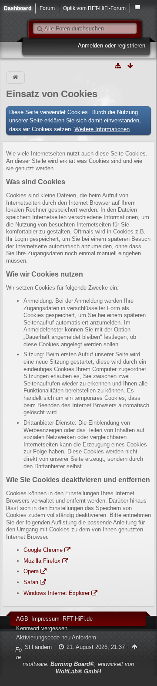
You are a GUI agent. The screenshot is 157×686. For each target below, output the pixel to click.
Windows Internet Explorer (56, 593)
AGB (22, 618)
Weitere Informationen (102, 129)
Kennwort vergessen (41, 628)
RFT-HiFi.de (78, 618)
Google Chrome (43, 550)
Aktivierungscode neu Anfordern (56, 637)
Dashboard (17, 8)
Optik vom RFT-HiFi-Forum (94, 8)
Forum (47, 8)
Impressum (45, 618)
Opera (31, 571)
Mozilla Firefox (41, 561)
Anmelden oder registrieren (111, 45)
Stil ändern (38, 647)
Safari (30, 582)
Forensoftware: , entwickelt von (74, 660)
